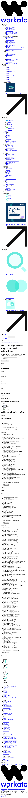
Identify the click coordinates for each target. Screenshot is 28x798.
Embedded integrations (8, 702)
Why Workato (6, 687)
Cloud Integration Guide (9, 747)
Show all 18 (6, 484)
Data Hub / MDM (7, 713)
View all (5, 131)
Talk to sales (11, 337)
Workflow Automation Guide (10, 741)
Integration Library (7, 729)
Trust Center (6, 722)
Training (5, 723)
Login (4, 334)
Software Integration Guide (9, 738)
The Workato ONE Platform (9, 686)
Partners (5, 692)
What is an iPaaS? (7, 734)
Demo (4, 718)
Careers (5, 694)
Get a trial (5, 337)
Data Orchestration (7, 706)
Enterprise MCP (7, 714)
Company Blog (6, 727)
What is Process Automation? (10, 740)
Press (4, 696)
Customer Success (7, 725)
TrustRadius (6, 760)
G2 (4, 759)
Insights (5, 711)
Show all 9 (6, 522)
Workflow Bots (6, 708)
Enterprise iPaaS (7, 701)
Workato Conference (8, 719)
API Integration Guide (8, 743)
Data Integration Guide (8, 746)
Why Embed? (6, 736)
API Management (7, 705)
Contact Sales (6, 751)
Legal (7, 789)
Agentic (5, 704)
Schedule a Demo (5, 360)
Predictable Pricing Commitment (10, 697)
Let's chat (5, 338)
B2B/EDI (5, 710)
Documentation (6, 720)
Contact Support (7, 752)
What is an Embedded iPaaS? (10, 745)
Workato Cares (6, 695)
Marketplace (6, 731)
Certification (6, 724)
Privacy (10, 787)
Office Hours (6, 754)
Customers (5, 691)
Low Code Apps (7, 709)
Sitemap (17, 789)
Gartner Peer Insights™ (8, 757)
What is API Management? (9, 737)
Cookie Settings (15, 787)
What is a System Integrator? (9, 742)
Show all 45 (6, 652)
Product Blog (6, 728)
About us (5, 688)
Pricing (5, 690)
